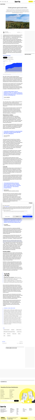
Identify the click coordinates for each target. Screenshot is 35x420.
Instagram (17, 411)
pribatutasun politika (7, 398)
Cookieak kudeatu (29, 214)
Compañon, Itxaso (19, 331)
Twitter (17, 410)
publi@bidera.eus (4, 411)
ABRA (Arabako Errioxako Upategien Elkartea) (9, 331)
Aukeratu (17, 216)
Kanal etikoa (24, 411)
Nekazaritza (12, 329)
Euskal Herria (8, 335)
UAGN (4, 333)
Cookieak (24, 410)
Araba (4, 335)
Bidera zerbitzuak (31, 409)
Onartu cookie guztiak (27, 216)
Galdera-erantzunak (12, 411)
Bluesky (17, 413)
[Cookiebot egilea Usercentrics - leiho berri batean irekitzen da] (29, 203)
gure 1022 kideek (7, 206)
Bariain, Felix (8, 333)
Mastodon (17, 414)
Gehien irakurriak (28, 54)
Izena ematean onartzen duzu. (7, 398)
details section (26, 212)
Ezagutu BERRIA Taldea (12, 409)
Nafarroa (19, 333)
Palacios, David (14, 333)
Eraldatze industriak (18, 329)
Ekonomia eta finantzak (6, 329)
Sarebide (11, 412)
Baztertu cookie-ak (7, 216)
